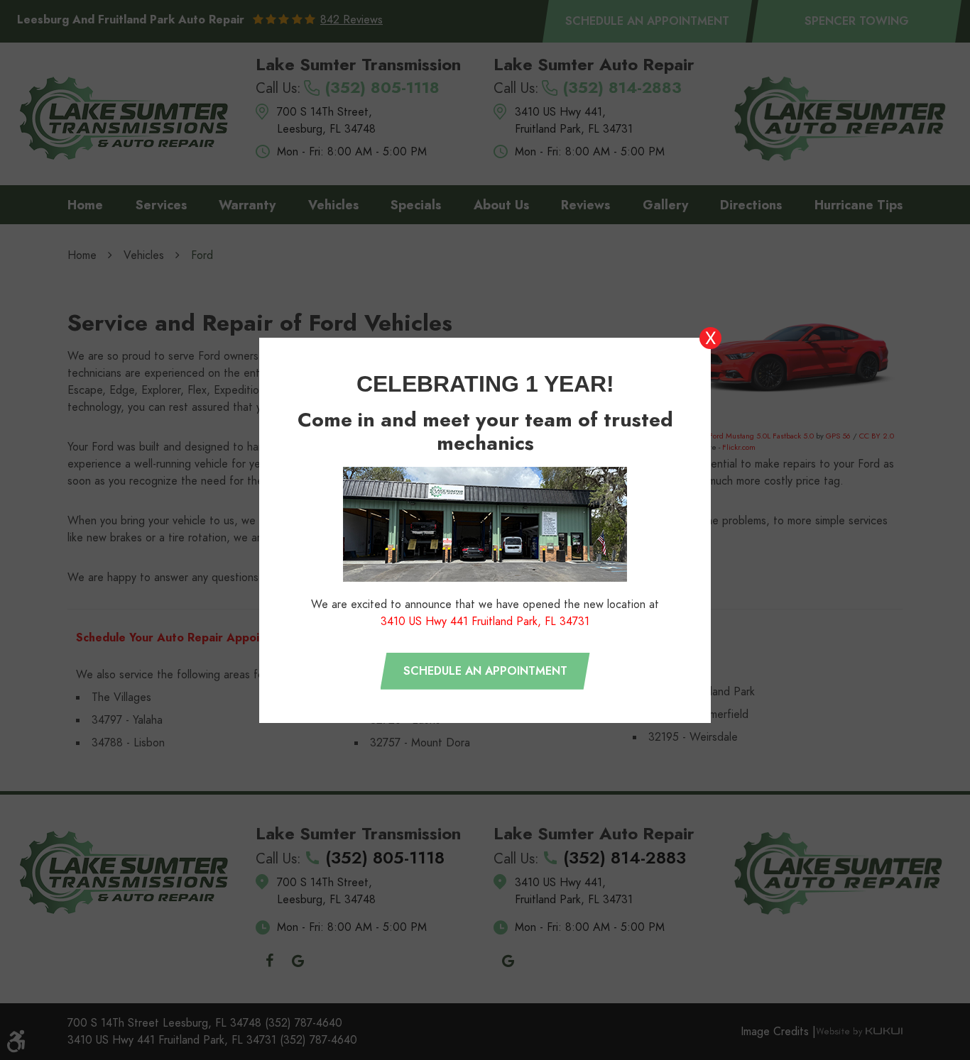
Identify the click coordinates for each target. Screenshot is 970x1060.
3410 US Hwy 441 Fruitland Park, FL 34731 (485, 621)
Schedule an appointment (485, 671)
